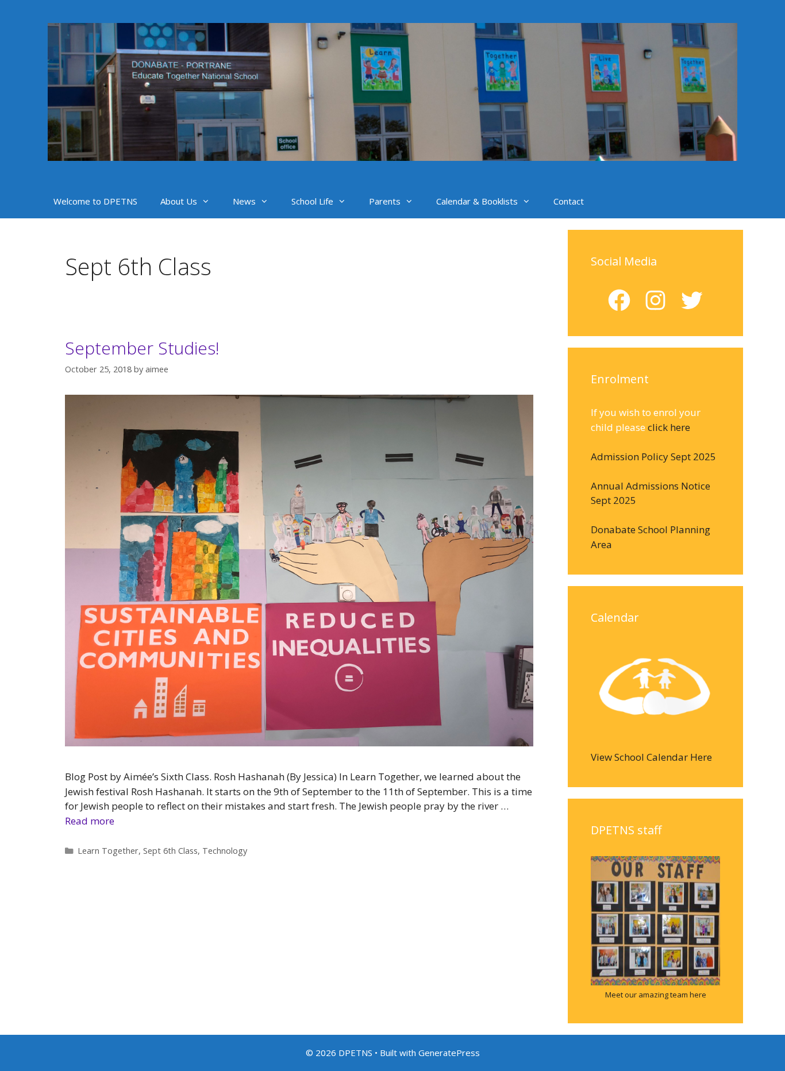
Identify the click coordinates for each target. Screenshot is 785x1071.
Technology (224, 850)
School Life (312, 201)
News (244, 201)
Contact (568, 201)
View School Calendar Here (651, 757)
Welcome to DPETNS (95, 201)
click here (669, 427)
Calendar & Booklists (477, 201)
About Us (178, 201)
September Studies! (142, 348)
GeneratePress (449, 1052)
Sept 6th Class (170, 850)
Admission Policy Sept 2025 (653, 456)
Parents (385, 201)
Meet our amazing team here (655, 994)
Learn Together (108, 850)
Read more (89, 820)
